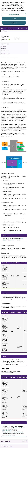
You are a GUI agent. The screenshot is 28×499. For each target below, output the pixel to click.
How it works (3, 48)
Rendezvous (13, 362)
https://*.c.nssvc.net (7, 432)
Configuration (3, 46)
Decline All (14, 23)
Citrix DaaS (5, 31)
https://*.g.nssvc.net (18, 432)
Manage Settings (14, 14)
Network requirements (5, 53)
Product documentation (12, 28)
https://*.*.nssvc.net (17, 427)
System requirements (5, 50)
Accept (14, 19)
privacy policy (14, 4)
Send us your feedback (7, 446)
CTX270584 (12, 435)
